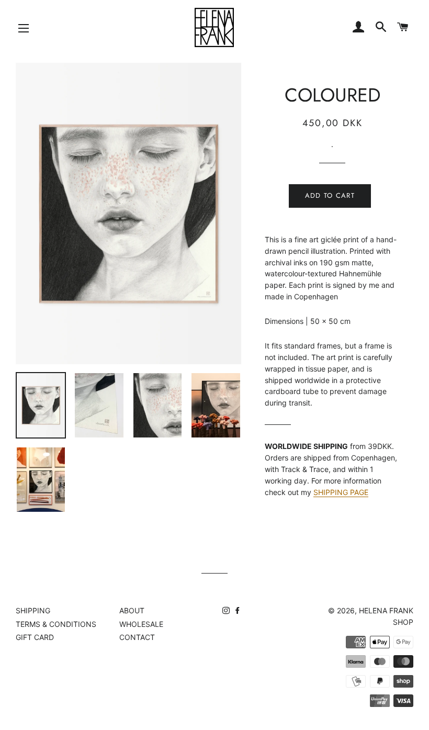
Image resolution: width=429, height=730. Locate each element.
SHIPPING (33, 610)
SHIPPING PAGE (340, 492)
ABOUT (131, 610)
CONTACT (137, 637)
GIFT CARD (35, 637)
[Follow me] (227, 610)
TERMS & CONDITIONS (56, 624)
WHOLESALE (141, 624)
